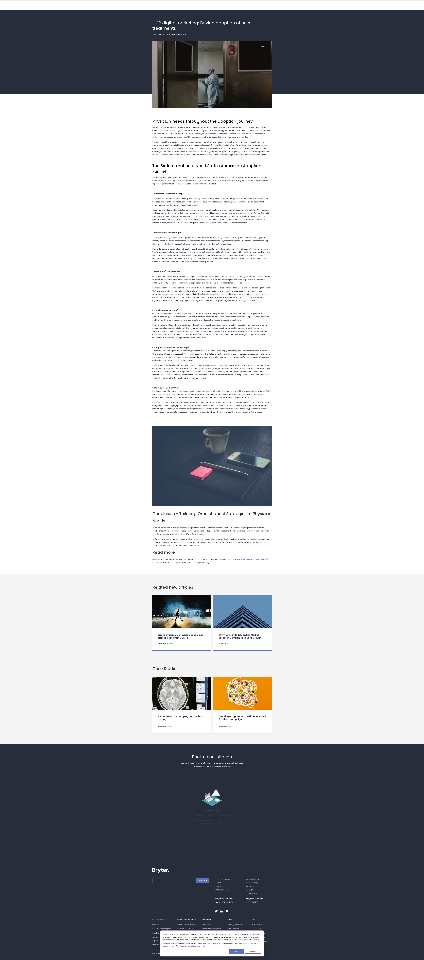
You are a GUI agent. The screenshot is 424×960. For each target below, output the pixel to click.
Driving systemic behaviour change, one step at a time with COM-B (180, 636)
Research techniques (161, 929)
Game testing (233, 929)
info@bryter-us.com (255, 898)
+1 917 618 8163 (252, 902)
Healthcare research (186, 924)
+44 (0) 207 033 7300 (224, 902)
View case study (165, 726)
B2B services (257, 924)
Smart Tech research (211, 929)
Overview (156, 924)
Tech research (208, 924)
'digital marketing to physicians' (252, 559)
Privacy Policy (254, 940)
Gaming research (234, 924)
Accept (236, 951)
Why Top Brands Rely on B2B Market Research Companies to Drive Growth (240, 636)
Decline (253, 951)
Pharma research (185, 929)
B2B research (258, 929)
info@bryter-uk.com (224, 898)
